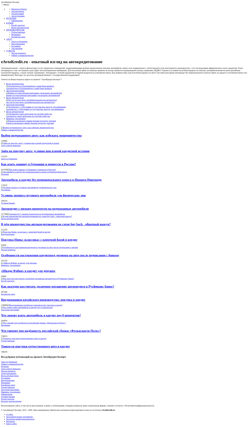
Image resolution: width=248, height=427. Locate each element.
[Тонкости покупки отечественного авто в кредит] (23, 338)
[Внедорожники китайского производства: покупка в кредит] (34, 305)
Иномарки (5, 325)
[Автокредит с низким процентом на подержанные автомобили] (36, 214)
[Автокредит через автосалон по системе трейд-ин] (29, 114)
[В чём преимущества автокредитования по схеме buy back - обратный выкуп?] (36, 216)
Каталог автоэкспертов (11, 401)
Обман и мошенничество (12, 130)
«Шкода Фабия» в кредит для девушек (28, 271)
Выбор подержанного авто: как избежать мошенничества (41, 135)
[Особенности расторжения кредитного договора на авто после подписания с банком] (39, 247)
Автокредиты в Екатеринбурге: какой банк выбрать (29, 88)
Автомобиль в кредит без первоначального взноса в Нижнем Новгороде (51, 179)
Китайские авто (8, 294)
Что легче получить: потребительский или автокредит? (30, 102)
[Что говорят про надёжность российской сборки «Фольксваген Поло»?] (33, 323)
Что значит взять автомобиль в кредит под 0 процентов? (41, 315)
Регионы (5, 174)
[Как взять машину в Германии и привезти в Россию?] (31, 170)
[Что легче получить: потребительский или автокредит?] (31, 100)
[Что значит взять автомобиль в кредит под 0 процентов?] (27, 307)
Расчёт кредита (7, 281)
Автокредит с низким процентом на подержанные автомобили (45, 208)
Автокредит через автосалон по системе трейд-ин (28, 116)
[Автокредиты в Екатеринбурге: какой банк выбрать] (30, 86)
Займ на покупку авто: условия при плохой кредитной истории (45, 151)
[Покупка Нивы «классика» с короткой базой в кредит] (26, 232)
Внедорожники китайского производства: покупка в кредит (43, 299)
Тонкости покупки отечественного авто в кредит (35, 346)
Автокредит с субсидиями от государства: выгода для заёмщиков (35, 109)
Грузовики (5, 190)
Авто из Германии (9, 159)
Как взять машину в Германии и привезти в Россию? (38, 164)
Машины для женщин (16, 119)
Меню (6, 5)
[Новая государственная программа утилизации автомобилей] (34, 93)
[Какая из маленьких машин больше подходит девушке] (31, 121)
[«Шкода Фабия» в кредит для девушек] (19, 263)
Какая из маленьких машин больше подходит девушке (30, 123)
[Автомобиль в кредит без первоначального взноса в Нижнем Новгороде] (34, 172)
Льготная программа (15, 91)
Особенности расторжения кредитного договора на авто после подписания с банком (60, 255)
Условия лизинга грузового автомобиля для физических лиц (43, 195)
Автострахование (8, 373)
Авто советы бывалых (11, 145)
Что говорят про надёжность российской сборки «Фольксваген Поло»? (51, 330)
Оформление (6, 394)
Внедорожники (8, 234)
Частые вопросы (8, 250)
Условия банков (8, 203)
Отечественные (8, 341)
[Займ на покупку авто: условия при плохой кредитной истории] (30, 143)
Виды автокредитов (15, 84)
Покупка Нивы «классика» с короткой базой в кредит (39, 239)
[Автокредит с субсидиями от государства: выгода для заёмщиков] (36, 107)
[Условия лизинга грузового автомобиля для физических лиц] (28, 187)
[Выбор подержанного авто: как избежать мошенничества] (27, 128)
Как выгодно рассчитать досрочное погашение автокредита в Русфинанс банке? (57, 286)
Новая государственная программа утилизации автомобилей (33, 95)
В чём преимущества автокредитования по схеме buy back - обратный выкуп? (56, 224)
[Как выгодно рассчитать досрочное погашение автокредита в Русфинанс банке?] (37, 279)
